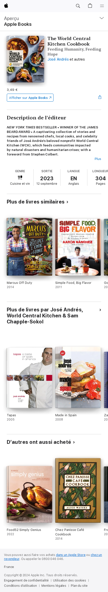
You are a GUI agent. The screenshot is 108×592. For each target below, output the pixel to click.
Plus (98, 159)
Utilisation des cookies (69, 580)
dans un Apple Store (71, 555)
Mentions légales (53, 585)
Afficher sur (28, 98)
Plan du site (79, 585)
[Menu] (102, 6)
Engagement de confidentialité (26, 580)
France (9, 567)
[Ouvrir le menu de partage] (99, 97)
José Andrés (58, 59)
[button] (78, 6)
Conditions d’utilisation (20, 585)
